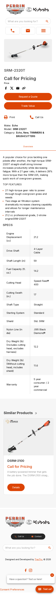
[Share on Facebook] (6, 88)
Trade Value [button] (28, 105)
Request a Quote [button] (28, 96)
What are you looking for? (23, 21)
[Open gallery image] (28, 50)
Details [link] (16, 487)
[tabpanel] (28, 51)
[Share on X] (12, 88)
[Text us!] (44, 589)
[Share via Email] (18, 88)
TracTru (38, 559)
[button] (12, 30)
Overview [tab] (28, 146)
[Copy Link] (24, 88)
